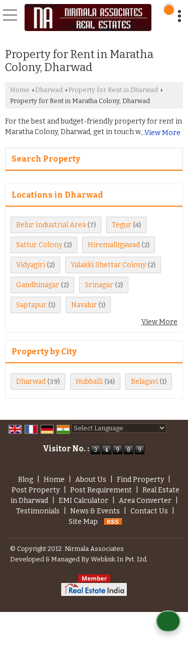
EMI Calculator (83, 500)
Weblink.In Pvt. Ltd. (119, 559)
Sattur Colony (39, 245)
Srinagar (99, 285)
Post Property (36, 490)
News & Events (95, 511)
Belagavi (144, 381)
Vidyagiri (30, 265)
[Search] (169, 10)
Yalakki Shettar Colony (108, 265)
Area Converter (145, 500)
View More (159, 322)
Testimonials (38, 511)
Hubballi (89, 381)
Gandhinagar (37, 285)
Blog (25, 479)
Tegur (121, 225)
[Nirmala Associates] (88, 18)
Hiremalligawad (114, 245)
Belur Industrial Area (51, 225)
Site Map (83, 521)
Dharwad (49, 90)
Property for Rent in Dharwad (113, 90)
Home (20, 90)
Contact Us (149, 511)
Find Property (140, 479)
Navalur (84, 305)
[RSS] (113, 521)
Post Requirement (101, 490)
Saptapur (31, 305)
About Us (90, 479)
